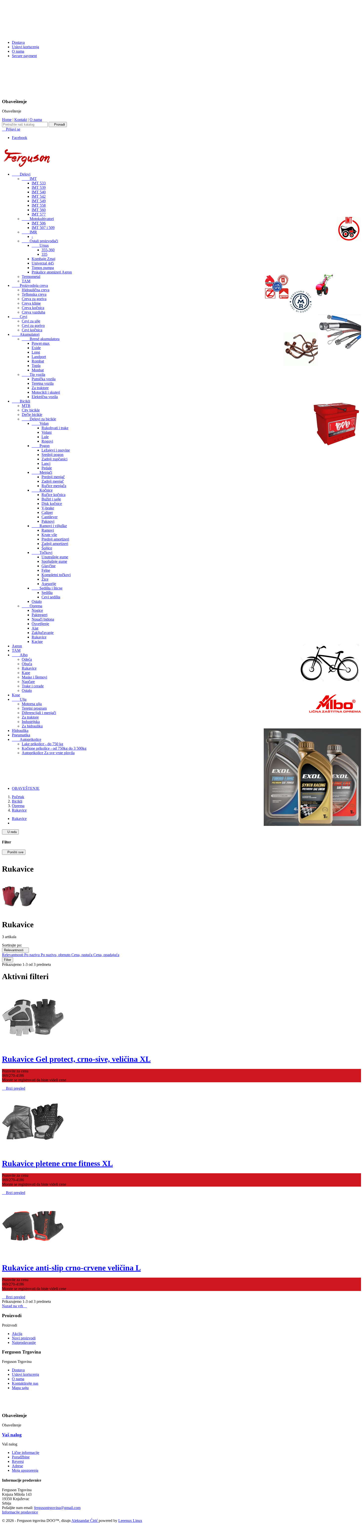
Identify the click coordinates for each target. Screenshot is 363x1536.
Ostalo (37, 601)
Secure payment (24, 56)
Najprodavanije (24, 1342)
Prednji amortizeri (55, 539)
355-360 (48, 250)
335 (44, 254)
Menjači (42, 472)
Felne (45, 570)
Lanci (45, 463)
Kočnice (42, 490)
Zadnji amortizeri (54, 544)
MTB (26, 406)
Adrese (17, 1466)
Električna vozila (45, 397)
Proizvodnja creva (30, 285)
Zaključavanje (43, 633)
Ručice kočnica (53, 495)
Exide (36, 348)
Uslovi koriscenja (25, 47)
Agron (17, 646)
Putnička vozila (44, 379)
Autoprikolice (26, 739)
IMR (29, 232)
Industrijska (31, 722)
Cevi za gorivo (33, 325)
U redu (10, 832)
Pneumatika (21, 735)
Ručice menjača (53, 486)
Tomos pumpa (43, 268)
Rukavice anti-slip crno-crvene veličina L (71, 1267)
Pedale (46, 468)
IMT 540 (39, 192)
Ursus (40, 245)
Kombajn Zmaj (43, 259)
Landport (39, 357)
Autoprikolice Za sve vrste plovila (48, 753)
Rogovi (47, 441)
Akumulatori (26, 334)
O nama (18, 51)
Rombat (38, 361)
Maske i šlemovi (34, 677)
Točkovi (42, 552)
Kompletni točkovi (56, 575)
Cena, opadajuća (106, 955)
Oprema (32, 606)
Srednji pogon (52, 454)
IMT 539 (39, 187)
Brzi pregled (13, 1088)
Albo (20, 655)
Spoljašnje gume (54, 561)
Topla (36, 365)
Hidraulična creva (35, 290)
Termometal (31, 276)
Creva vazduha (33, 312)
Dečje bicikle (32, 414)
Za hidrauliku (32, 726)
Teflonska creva (34, 294)
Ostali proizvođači (40, 241)
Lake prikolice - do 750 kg (42, 744)
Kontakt (20, 119)
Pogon (41, 446)
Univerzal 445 (43, 263)
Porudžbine (21, 1457)
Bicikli (21, 401)
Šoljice (46, 548)
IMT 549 (39, 201)
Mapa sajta (20, 1388)
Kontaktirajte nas (25, 1383)
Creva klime (31, 303)
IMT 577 (39, 214)
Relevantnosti (15, 950)
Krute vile (49, 535)
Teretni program (34, 708)
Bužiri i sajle (51, 499)
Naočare (28, 681)
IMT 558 (39, 205)
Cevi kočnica (32, 330)
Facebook (19, 138)
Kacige (37, 641)
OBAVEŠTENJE (26, 788)
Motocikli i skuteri (46, 392)
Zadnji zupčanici (54, 459)
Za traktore (40, 388)
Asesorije (48, 584)
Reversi (18, 1461)
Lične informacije (25, 1452)
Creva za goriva (34, 299)
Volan (40, 423)
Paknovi (47, 521)
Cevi (19, 317)
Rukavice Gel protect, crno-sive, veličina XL (76, 1059)
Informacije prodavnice (20, 1512)
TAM (26, 281)
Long (36, 352)
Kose (16, 695)
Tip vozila (33, 374)
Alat (35, 628)
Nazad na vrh (14, 1306)
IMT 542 (39, 196)
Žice (44, 579)
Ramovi (47, 530)
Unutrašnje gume (54, 557)
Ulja (19, 699)
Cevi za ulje (31, 321)
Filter (7, 960)
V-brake (47, 508)
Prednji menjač (53, 477)
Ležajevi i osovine (55, 450)
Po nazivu (32, 955)
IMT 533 (39, 183)
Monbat (38, 370)
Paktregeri (39, 615)
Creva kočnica (33, 308)
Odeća (27, 659)
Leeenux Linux (130, 1520)
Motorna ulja (32, 704)
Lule (45, 437)
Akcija (17, 1334)
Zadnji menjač (52, 481)
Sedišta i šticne (47, 588)
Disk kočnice (51, 503)
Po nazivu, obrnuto (56, 955)
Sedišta (47, 592)
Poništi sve (13, 852)
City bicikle (31, 410)
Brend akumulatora (41, 339)
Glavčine (48, 566)
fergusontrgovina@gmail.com (57, 1508)
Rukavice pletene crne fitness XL (57, 1163)
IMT (29, 179)
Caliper (47, 512)
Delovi (21, 174)
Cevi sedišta (50, 597)
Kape (26, 673)
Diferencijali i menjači (39, 713)
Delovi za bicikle (39, 419)
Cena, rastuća (82, 955)
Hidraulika (20, 730)
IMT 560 (39, 210)
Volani (46, 432)
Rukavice (39, 637)
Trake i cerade (33, 686)
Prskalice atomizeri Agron (52, 272)
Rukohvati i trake (54, 428)
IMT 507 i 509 (43, 228)
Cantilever (49, 517)
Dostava (18, 42)
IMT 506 (39, 223)
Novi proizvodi (24, 1338)
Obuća (27, 664)
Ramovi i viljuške (49, 526)
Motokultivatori (38, 219)
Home (7, 119)
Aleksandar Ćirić (85, 1520)
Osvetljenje (40, 624)
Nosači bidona (43, 619)
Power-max (41, 343)
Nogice (37, 610)
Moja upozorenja (25, 1470)
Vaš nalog (12, 1434)
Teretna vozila (43, 383)
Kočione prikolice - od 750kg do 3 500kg (54, 748)
